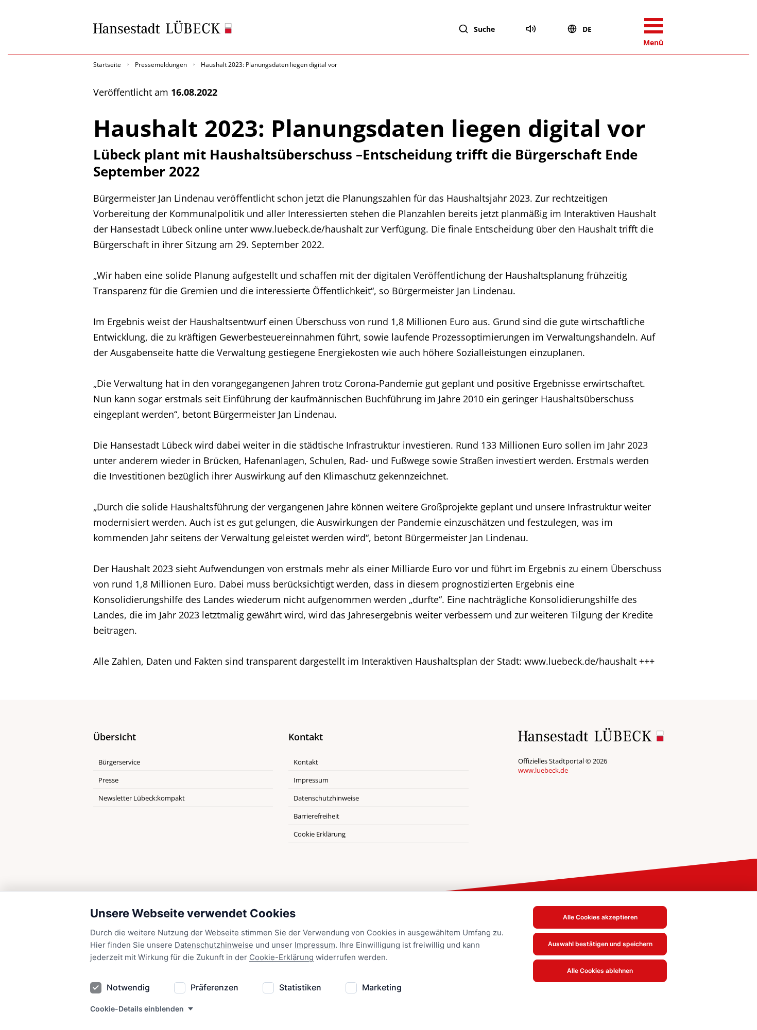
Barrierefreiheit (316, 816)
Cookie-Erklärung (281, 957)
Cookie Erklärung (320, 834)
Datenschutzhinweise (214, 945)
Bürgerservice (119, 762)
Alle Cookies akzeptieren (600, 917)
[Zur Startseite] (162, 29)
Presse (108, 780)
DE (587, 29)
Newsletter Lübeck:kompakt (141, 798)
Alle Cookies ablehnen (600, 970)
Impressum (315, 945)
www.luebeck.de (543, 770)
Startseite (107, 64)
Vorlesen (531, 29)
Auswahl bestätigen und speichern (600, 944)
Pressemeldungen (161, 64)
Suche (484, 29)
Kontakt (306, 762)
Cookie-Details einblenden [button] (137, 1008)
